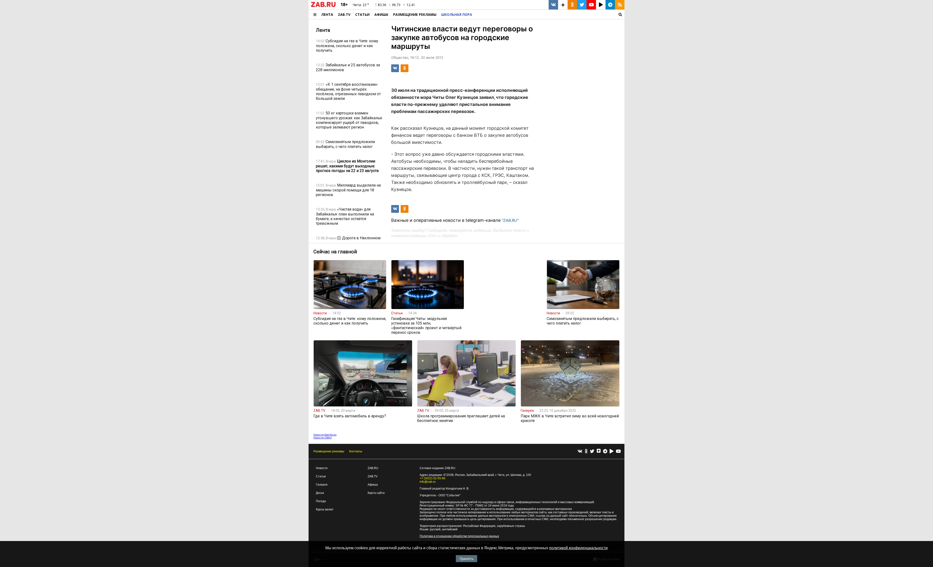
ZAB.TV (344, 14)
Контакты (355, 451)
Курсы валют (325, 509)
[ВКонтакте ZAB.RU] (553, 4)
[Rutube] (611, 451)
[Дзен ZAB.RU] (563, 4)
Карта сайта (376, 493)
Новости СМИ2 (322, 437)
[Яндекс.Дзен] (599, 451)
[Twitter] (592, 451)
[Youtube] (618, 451)
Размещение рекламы (328, 451)
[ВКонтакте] (580, 451)
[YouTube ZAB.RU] (591, 4)
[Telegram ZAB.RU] (610, 4)
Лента (327, 14)
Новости (322, 468)
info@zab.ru (428, 481)
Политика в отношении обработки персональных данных (459, 536)
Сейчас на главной (335, 252)
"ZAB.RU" (510, 220)
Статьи (362, 14)
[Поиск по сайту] (549, 14)
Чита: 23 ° (361, 4)
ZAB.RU (373, 468)
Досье (320, 493)
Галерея (322, 484)
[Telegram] (605, 451)
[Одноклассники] (586, 451)
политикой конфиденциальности (578, 548)
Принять (466, 558)
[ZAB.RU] (323, 6)
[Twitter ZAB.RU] (582, 4)
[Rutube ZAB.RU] (600, 4)
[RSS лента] (619, 4)
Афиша (381, 14)
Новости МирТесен (325, 434)
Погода (321, 501)
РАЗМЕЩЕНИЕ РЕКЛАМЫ (414, 14)
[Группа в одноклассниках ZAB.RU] (572, 4)
